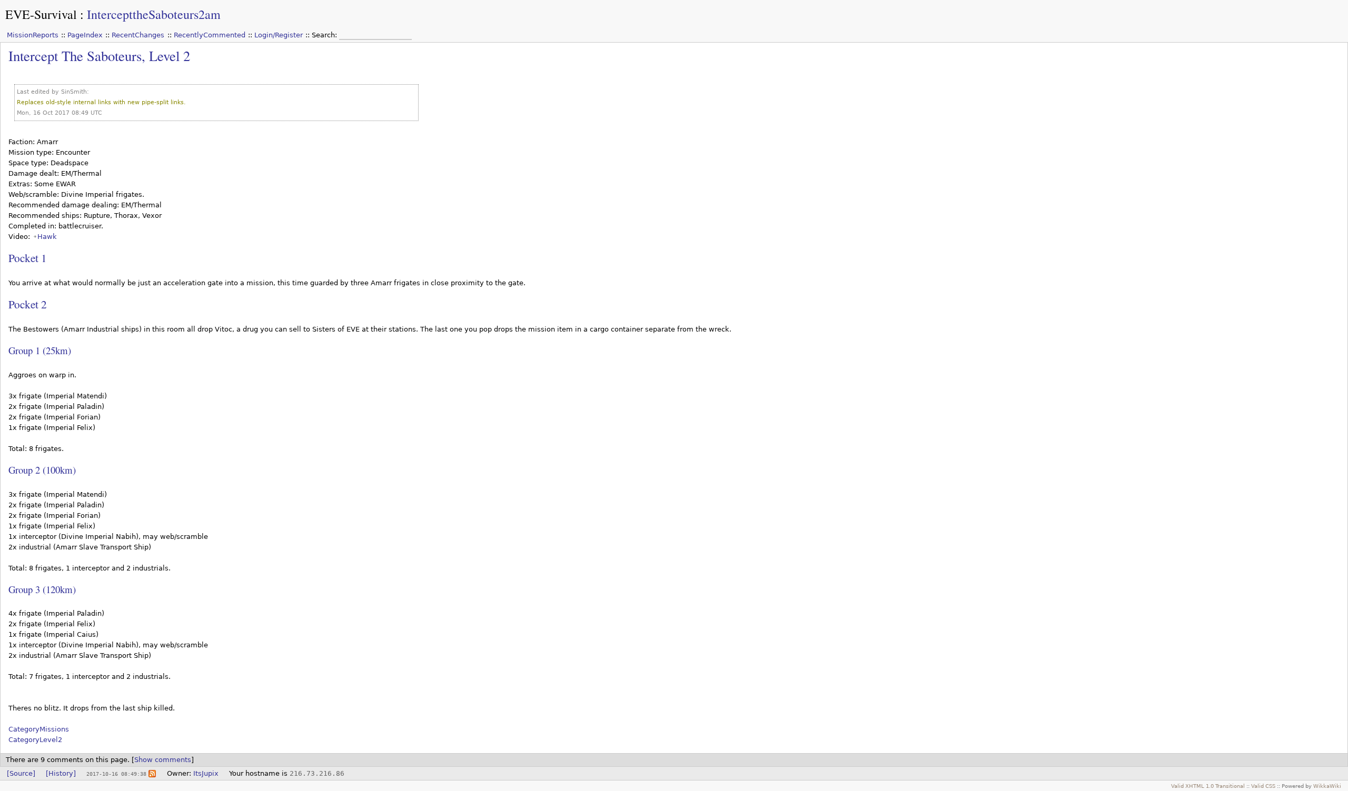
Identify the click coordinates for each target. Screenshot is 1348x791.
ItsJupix (206, 773)
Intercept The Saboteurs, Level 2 (99, 55)
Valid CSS (1263, 786)
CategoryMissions (38, 729)
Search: (325, 35)
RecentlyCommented (209, 35)
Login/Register (278, 35)
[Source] (21, 773)
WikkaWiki (1327, 786)
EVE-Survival (41, 14)
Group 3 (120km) (42, 589)
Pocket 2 (27, 304)
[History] (61, 773)
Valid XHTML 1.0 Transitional (1208, 786)
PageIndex (85, 35)
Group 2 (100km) (42, 469)
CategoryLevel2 (35, 740)
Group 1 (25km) (39, 350)
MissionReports (32, 35)
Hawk (47, 237)
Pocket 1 (27, 257)
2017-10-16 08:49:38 (116, 773)
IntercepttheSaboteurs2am (154, 14)
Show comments (162, 760)
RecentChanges (138, 35)
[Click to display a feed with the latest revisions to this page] (152, 773)
